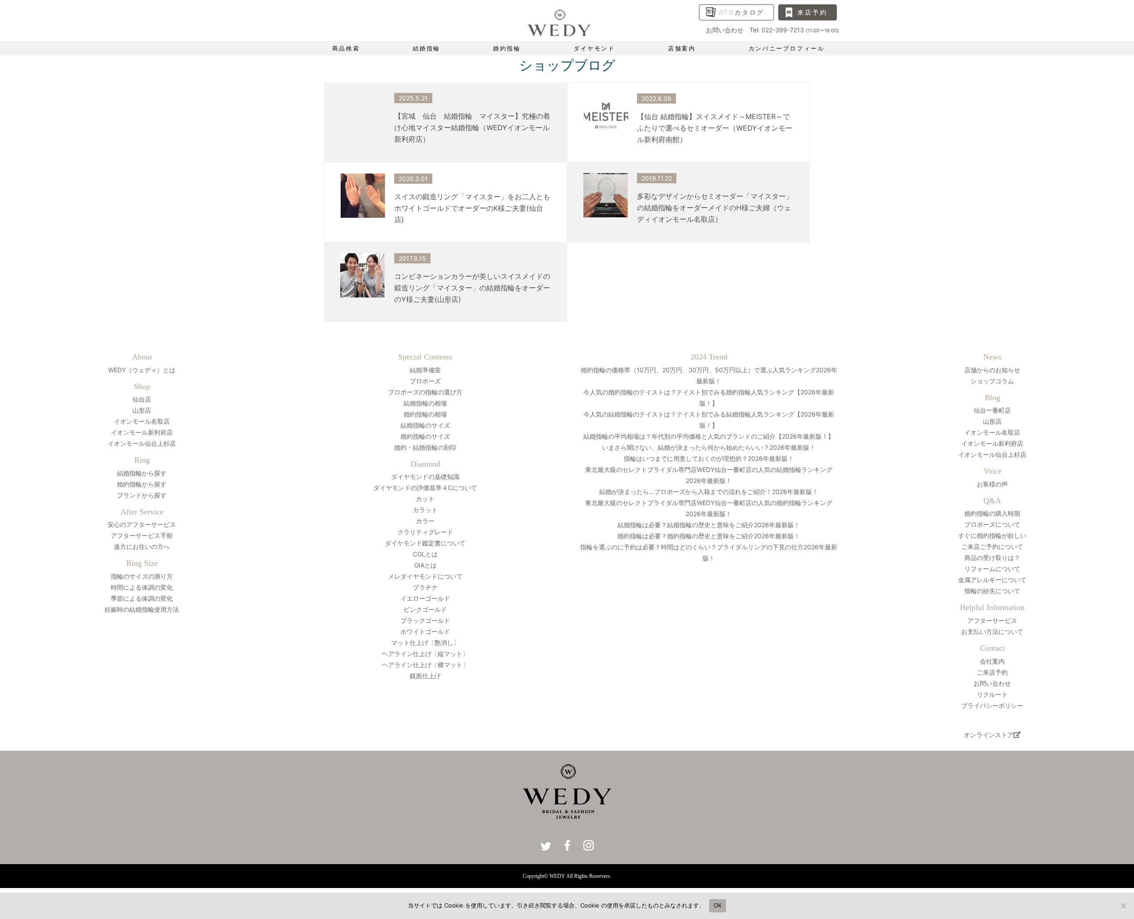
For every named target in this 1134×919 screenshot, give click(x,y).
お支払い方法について (992, 631)
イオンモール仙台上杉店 (142, 443)
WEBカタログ (741, 12)
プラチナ (425, 587)
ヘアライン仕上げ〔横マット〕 (425, 664)
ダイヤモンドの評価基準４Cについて (425, 487)
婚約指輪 (506, 48)
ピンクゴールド (425, 609)
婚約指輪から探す (142, 484)
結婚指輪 (426, 48)
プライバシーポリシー (992, 705)
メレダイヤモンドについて (425, 576)
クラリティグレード (425, 532)
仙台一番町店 (992, 410)
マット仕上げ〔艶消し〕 (425, 642)
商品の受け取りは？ (992, 557)
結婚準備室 (425, 370)
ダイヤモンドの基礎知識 (425, 476)
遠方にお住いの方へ (142, 546)
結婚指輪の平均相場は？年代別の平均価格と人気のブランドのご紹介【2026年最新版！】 (708, 436)
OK (718, 905)
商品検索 (346, 48)
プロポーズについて (992, 524)
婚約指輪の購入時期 (992, 513)
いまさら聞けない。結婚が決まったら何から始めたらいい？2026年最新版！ (709, 447)
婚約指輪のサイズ (425, 436)
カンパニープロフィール (787, 48)
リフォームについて (992, 568)
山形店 (141, 410)
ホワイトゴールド (425, 631)
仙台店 (141, 399)
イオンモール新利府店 (142, 432)
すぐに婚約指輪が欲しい (992, 535)
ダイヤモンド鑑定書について (425, 543)
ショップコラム (992, 381)
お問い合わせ (992, 683)
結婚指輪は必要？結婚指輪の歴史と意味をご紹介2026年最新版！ (708, 525)
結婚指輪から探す (142, 473)
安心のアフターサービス (142, 524)
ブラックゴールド (425, 620)
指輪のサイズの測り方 (142, 576)
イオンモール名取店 (142, 421)
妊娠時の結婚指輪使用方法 (142, 609)
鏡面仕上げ (425, 676)
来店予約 (812, 12)
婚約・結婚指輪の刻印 (425, 447)
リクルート (992, 694)
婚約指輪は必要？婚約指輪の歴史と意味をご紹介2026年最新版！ (708, 536)
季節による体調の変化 (142, 598)
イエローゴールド (425, 598)
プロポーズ (425, 381)
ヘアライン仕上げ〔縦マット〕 (425, 653)
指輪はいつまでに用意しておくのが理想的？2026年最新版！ (709, 458)
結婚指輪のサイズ (425, 425)
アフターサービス (992, 620)
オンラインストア (989, 734)
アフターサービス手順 (142, 535)
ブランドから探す (142, 495)
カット (425, 498)
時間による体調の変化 (142, 587)
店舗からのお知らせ (992, 370)
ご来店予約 (992, 672)
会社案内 (992, 661)
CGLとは (425, 554)
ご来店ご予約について (992, 546)
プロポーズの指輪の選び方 (425, 392)
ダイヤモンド (594, 48)
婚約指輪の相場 (425, 414)
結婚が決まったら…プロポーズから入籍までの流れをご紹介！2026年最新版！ (708, 491)
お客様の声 (992, 484)
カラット (425, 510)
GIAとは (425, 565)
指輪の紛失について (992, 591)
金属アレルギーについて (992, 579)
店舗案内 (681, 48)
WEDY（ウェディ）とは (141, 370)
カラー (425, 521)
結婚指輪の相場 (425, 403)
